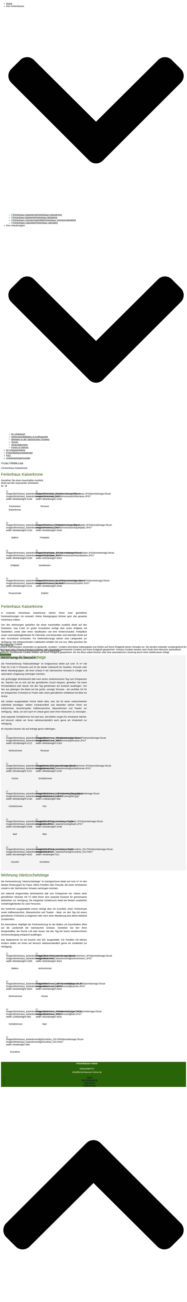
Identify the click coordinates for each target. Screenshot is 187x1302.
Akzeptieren (5, 655)
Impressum (29, 657)
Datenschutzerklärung (11, 657)
